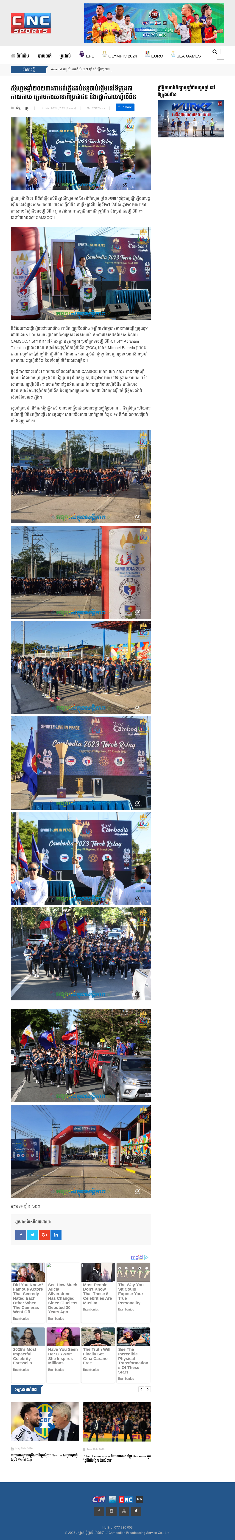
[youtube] (124, 1511)
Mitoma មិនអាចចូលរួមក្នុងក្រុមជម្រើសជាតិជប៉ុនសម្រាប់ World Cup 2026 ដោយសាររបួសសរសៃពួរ (114, 1460)
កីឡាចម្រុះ (23, 108)
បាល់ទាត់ (45, 56)
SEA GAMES (188, 56)
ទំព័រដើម (22, 56)
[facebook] (99, 1511)
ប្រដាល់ (65, 56)
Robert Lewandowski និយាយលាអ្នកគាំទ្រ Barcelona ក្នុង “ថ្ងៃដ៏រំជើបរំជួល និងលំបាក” (46, 1459)
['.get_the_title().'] (46, 1421)
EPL (89, 56)
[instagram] (111, 1511)
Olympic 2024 (122, 56)
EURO (156, 56)
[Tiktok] (136, 1511)
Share (127, 107)
